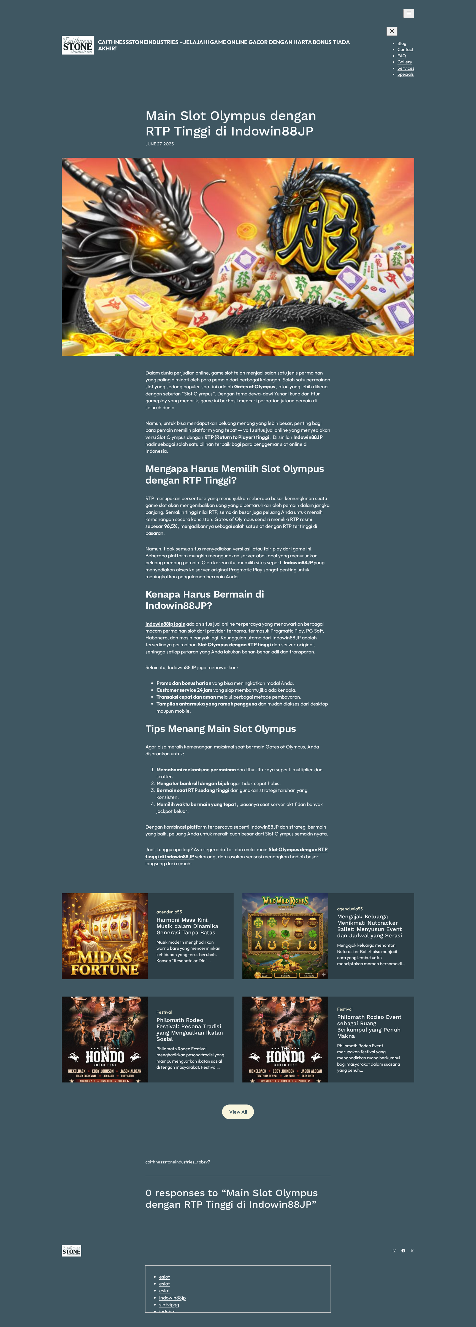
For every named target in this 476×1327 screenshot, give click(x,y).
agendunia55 (169, 911)
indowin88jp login (165, 624)
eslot (164, 1277)
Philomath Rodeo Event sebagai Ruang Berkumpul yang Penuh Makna (369, 1026)
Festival (164, 1012)
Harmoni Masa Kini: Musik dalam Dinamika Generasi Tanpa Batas (187, 926)
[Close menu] (391, 31)
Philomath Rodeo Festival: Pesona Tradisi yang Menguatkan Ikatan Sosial (189, 1029)
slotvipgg (169, 1304)
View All (238, 1112)
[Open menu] (408, 13)
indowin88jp (172, 1298)
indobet (167, 1311)
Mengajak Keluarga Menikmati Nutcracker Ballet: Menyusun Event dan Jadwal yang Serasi (369, 926)
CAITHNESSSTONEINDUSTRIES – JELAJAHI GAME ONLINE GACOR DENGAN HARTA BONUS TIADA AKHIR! (224, 45)
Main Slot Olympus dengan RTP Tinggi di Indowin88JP (230, 123)
